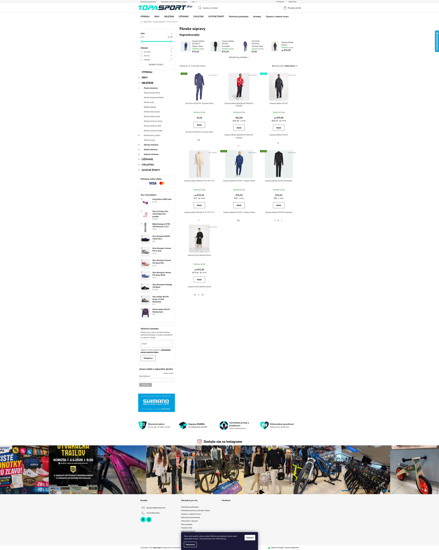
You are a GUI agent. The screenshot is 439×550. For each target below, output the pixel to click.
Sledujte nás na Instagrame (223, 441)
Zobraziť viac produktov (238, 57)
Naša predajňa (186, 524)
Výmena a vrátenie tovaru (191, 514)
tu (225, 538)
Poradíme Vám (186, 528)
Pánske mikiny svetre (152, 116)
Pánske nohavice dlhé (152, 126)
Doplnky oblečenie (151, 154)
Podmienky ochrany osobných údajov (174, 2)
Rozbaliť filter (156, 64)
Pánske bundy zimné (152, 93)
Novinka (158, 56)
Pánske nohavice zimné (153, 121)
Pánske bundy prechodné (154, 97)
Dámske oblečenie (151, 145)
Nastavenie (190, 544)
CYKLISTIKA (148, 164)
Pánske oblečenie (151, 88)
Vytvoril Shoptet (277, 547)
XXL (198, 140)
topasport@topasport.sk (155, 507)
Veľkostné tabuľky (188, 531)
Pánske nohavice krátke (153, 130)
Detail (199, 125)
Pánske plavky (149, 140)
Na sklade (158, 52)
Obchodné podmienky (148, 2)
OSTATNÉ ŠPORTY (151, 170)
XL (203, 295)
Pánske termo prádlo (152, 135)
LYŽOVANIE (147, 159)
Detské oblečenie (150, 149)
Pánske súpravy (150, 107)
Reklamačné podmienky (190, 517)
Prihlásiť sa (148, 358)
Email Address (145, 376)
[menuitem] (145, 16)
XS (195, 295)
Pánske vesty (149, 102)
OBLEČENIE (147, 82)
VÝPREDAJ (147, 72)
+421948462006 (153, 513)
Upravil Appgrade (292, 547)
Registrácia (292, 2)
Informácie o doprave (189, 521)
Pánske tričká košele (152, 111)
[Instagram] (148, 519)
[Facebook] (143, 519)
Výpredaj (158, 60)
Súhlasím (250, 537)
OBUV (145, 77)
